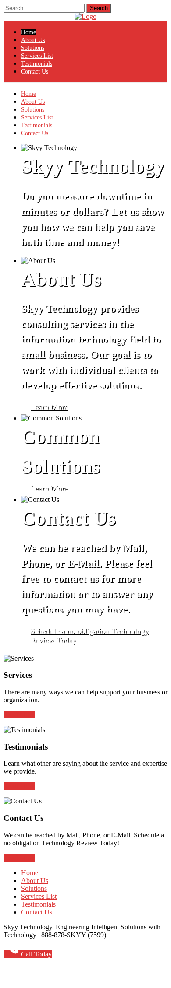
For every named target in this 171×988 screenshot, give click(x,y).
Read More (19, 714)
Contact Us (34, 71)
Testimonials (36, 63)
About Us (33, 40)
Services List (37, 56)
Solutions (32, 48)
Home (28, 32)
